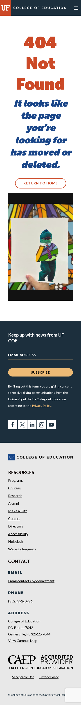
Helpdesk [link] (15, 541)
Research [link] (15, 495)
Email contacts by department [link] (31, 581)
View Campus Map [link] (22, 640)
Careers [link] (14, 518)
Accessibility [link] (18, 534)
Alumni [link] (13, 503)
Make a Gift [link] (17, 511)
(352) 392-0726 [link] (20, 601)
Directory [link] (15, 526)
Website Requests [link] (22, 549)
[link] (39, 8)
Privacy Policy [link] (41, 405)
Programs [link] (15, 480)
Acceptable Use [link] (23, 677)
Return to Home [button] (40, 183)
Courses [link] (14, 488)
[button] (76, 7)
